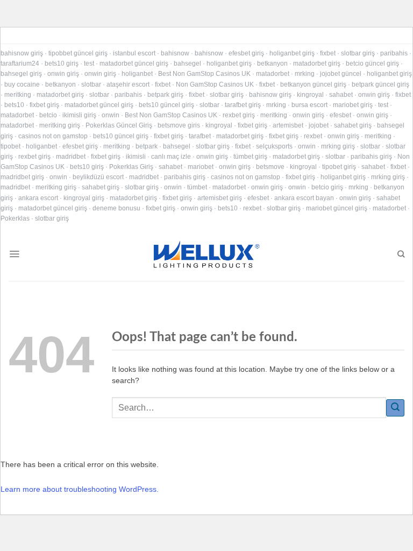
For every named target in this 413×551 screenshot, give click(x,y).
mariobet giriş (353, 105)
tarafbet (200, 136)
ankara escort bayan (304, 198)
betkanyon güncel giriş (313, 84)
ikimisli (136, 156)
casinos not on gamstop (53, 136)
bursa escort (309, 105)
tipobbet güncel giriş (78, 53)
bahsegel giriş (21, 73)
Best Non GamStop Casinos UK (204, 73)
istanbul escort (134, 53)
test (89, 63)
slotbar (91, 84)
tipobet (10, 146)
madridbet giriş (22, 177)
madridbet (71, 156)
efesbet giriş (246, 53)
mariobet (200, 167)
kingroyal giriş (83, 198)
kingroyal (310, 94)
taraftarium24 (20, 63)
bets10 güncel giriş (166, 105)
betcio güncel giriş (372, 63)
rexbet (313, 136)
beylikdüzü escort (98, 177)
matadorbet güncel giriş (133, 63)
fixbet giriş (44, 105)
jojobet (319, 125)
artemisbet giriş (219, 198)
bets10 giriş (62, 63)
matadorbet (272, 73)
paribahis (394, 53)
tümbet (197, 187)
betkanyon (272, 63)
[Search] (400, 254)
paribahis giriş (371, 156)
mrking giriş (338, 146)
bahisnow (175, 53)
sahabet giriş (353, 125)
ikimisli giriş (79, 115)
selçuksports (274, 146)
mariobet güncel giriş (336, 208)
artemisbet (288, 125)
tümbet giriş (250, 156)
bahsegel (187, 63)
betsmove (270, 167)
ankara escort (38, 198)
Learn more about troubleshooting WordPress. (80, 489)
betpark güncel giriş (380, 84)
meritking (17, 94)
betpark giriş (165, 94)
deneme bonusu (116, 208)
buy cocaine (22, 84)
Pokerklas (15, 218)
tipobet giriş (339, 167)
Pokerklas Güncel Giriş (119, 125)
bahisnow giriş (22, 53)
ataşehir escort (127, 84)
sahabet (341, 94)
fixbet (328, 53)
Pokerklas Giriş (131, 167)
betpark (147, 146)
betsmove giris (179, 125)
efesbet (340, 115)
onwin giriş (63, 73)
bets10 (14, 105)
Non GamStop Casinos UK (215, 84)
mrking (305, 73)
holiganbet (137, 73)
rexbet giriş (239, 115)
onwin (110, 115)
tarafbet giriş (243, 105)
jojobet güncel (340, 73)
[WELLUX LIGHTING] (206, 254)
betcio (48, 115)
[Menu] (14, 254)
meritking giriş (59, 125)
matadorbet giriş (316, 63)
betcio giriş (327, 187)
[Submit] (395, 408)
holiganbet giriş (292, 53)
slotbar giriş (358, 53)
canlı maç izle (171, 156)
